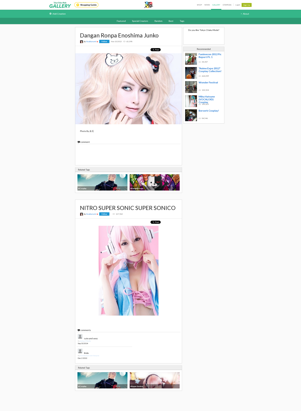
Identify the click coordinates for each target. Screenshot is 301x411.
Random (158, 21)
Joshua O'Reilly (85, 341)
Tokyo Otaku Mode (148, 5)
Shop (199, 5)
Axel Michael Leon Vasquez (89, 355)
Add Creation (59, 13)
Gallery (216, 5)
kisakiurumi (91, 41)
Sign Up (246, 5)
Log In (237, 5)
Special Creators (140, 21)
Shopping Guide (88, 4)
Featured (121, 21)
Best (171, 21)
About (246, 13)
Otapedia (227, 5)
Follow (104, 41)
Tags (182, 21)
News (207, 5)
